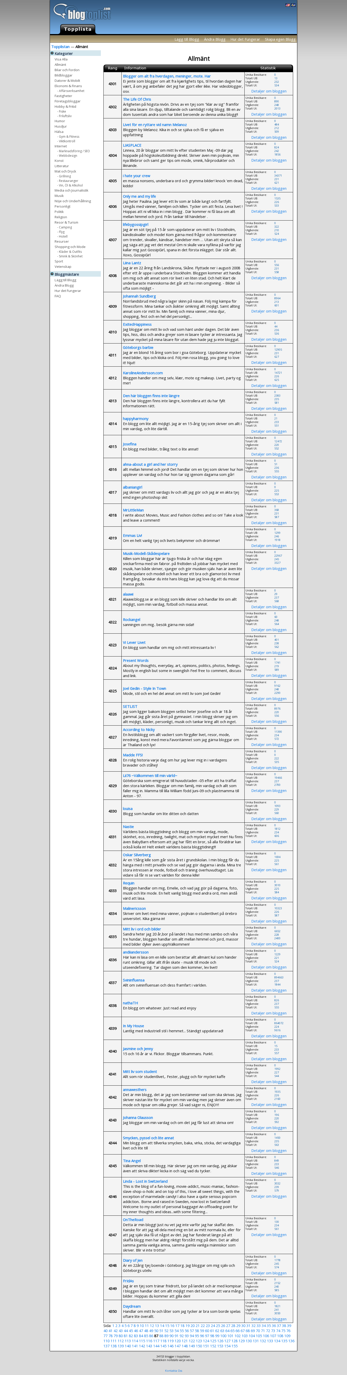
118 (163, 1340)
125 (213, 1340)
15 (167, 1325)
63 (222, 1330)
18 (182, 1325)
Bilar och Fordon (67, 70)
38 (284, 1325)
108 (280, 1335)
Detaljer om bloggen (269, 90)
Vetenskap (63, 266)
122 (192, 1340)
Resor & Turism (66, 222)
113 (128, 1340)
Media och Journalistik (71, 190)
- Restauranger (67, 180)
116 (149, 1340)
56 (187, 1330)
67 (243, 1330)
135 (284, 1340)
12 (152, 1325)
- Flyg (61, 231)
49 (151, 1330)
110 (106, 1340)
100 (223, 1335)
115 (142, 1340)
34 (264, 1325)
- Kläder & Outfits (69, 251)
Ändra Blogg (215, 39)
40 (105, 1330)
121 (185, 1340)
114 (135, 1340)
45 (131, 1330)
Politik (59, 211)
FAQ (58, 296)
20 (193, 1325)
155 (234, 1345)
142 (142, 1345)
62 (217, 1330)
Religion (61, 217)
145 (163, 1345)
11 (147, 1325)
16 (172, 1325)
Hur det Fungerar (245, 39)
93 (187, 1335)
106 (266, 1335)
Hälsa (59, 131)
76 (288, 1330)
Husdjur (61, 126)
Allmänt (60, 64)
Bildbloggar (63, 75)
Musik (59, 195)
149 (192, 1345)
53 (171, 1330)
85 (146, 1335)
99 (217, 1335)
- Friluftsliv (64, 116)
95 (197, 1335)
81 (126, 1335)
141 (135, 1345)
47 (141, 1330)
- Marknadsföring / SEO (73, 151)
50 (156, 1330)
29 (238, 1325)
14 (162, 1325)
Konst (59, 160)
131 (256, 1340)
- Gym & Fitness (68, 136)
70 (258, 1330)
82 (131, 1335)
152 (213, 1345)
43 (121, 1330)
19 (187, 1325)
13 (157, 1325)
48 (146, 1330)
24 (213, 1325)
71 (263, 1330)
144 (156, 1345)
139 (121, 1345)
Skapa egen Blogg (280, 39)
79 (116, 1335)
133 (270, 1340)
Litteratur (62, 166)
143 (149, 1345)
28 (233, 1325)
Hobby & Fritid (65, 106)
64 (227, 1330)
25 (218, 1325)
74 (278, 1330)
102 (237, 1335)
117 (156, 1340)
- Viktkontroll (66, 141)
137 (106, 1345)
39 (289, 1325)
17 (177, 1325)
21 (198, 1325)
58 (197, 1330)
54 (177, 1330)
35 (269, 1325)
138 (114, 1345)
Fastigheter (63, 95)
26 (223, 1325)
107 (273, 1335)
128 (234, 1340)
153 (220, 1345)
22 (203, 1325)
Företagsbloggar (68, 101)
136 (291, 1340)
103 (245, 1335)
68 (248, 1330)
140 (128, 1345)
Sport (59, 261)
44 (126, 1330)
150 (199, 1345)
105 (259, 1335)
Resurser (62, 241)
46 (136, 1330)
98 (212, 1335)
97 (207, 1335)
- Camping (64, 227)
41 (110, 1330)
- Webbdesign (67, 155)
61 (212, 1330)
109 (287, 1335)
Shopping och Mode (70, 246)
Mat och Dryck (65, 171)
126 (220, 1340)
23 (208, 1325)
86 (151, 1335)
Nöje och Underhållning (73, 201)
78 (110, 1335)
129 (242, 1340)
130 (249, 1340)
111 (114, 1340)
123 (199, 1340)
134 (277, 1340)
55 (182, 1330)
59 (202, 1330)
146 (170, 1345)
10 (142, 1325)
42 (116, 1330)
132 (263, 1340)
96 (202, 1335)
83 (136, 1335)
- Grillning (64, 176)
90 (171, 1335)
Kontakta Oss (173, 1370)
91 (177, 1335)
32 (253, 1325)
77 (105, 1335)
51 (161, 1330)
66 (237, 1330)
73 (273, 1330)
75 (283, 1330)
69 (253, 1330)
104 (252, 1335)
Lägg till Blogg (187, 39)
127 (227, 1340)
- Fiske (61, 111)
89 (166, 1335)
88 (161, 1335)
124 (206, 1340)
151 (206, 1345)
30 (243, 1325)
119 (170, 1340)
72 (268, 1330)
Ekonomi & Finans (68, 86)
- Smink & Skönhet (70, 256)
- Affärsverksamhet (70, 90)
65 (232, 1330)
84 (141, 1335)
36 (274, 1325)
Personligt (62, 206)
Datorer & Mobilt (67, 80)
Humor (60, 121)
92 (182, 1335)
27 (228, 1325)
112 (121, 1340)
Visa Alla (61, 59)
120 (178, 1340)
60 (207, 1330)
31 (248, 1325)
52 (166, 1330)
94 (192, 1335)
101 (230, 1335)
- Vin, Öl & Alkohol (70, 185)
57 (192, 1330)
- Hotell (62, 236)
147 (178, 1345)
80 (121, 1335)
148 (185, 1345)
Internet (61, 146)
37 (279, 1325)
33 (259, 1325)
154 (227, 1345)
